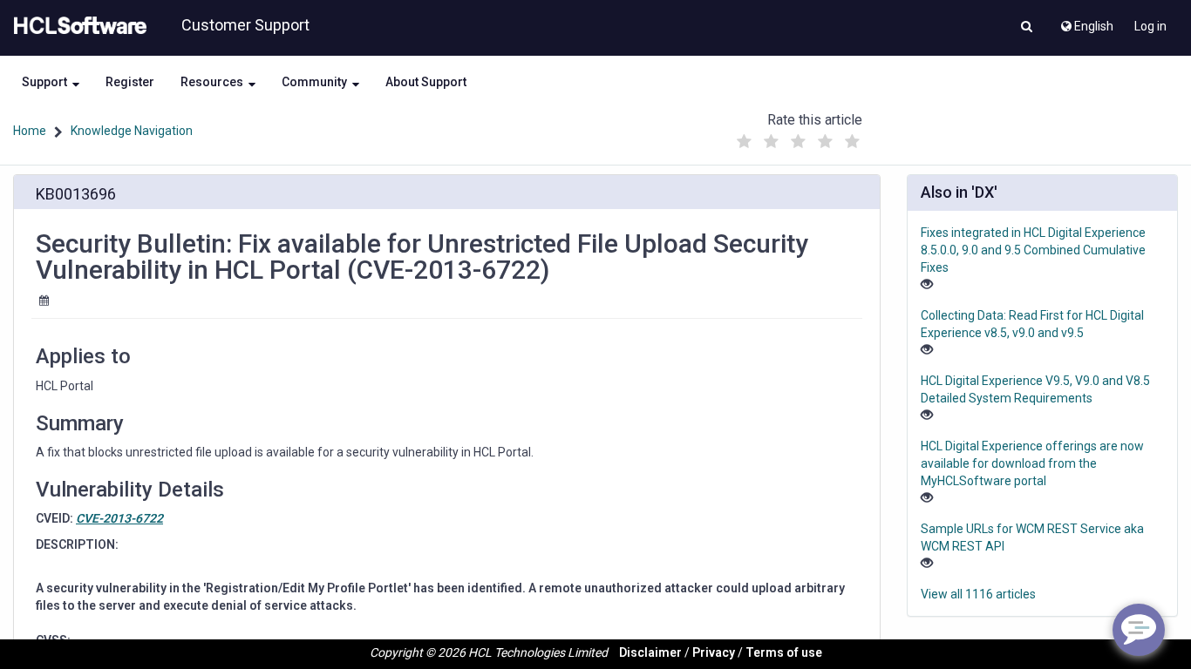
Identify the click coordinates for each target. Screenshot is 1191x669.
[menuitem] (1086, 22)
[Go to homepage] (76, 26)
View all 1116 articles (978, 594)
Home (29, 131)
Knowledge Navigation (132, 131)
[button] (1026, 27)
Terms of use (783, 652)
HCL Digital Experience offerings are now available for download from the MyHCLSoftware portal (1032, 463)
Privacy (713, 652)
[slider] (797, 137)
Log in (1150, 26)
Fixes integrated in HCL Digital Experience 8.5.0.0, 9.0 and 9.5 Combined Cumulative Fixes (1033, 250)
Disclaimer (650, 652)
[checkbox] (743, 142)
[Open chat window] (1139, 630)
